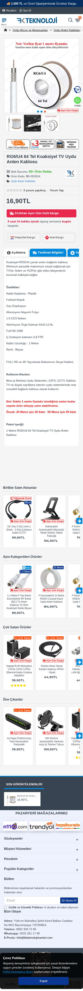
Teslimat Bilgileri (50, 252)
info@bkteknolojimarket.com (35, 937)
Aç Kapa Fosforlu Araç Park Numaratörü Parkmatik (19, 741)
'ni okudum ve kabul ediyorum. (44, 907)
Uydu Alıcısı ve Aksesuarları (30, 30)
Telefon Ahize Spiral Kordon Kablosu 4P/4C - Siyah (51, 669)
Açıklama (18, 252)
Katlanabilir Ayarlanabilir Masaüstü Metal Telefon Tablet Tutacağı (51, 531)
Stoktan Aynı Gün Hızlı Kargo (37, 213)
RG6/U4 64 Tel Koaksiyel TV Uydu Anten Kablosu (27, 796)
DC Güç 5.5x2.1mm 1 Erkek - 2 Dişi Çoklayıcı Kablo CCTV (19, 529)
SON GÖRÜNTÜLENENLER (24, 784)
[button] (38, 112)
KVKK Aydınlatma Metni (18, 971)
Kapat (43, 981)
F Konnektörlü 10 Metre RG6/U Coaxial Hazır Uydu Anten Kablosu (51, 598)
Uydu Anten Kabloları (67, 30)
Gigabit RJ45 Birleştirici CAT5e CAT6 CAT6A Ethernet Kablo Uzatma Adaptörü (19, 671)
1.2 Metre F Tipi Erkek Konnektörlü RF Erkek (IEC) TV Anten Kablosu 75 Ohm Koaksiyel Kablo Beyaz (19, 601)
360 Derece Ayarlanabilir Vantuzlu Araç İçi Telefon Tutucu (51, 741)
